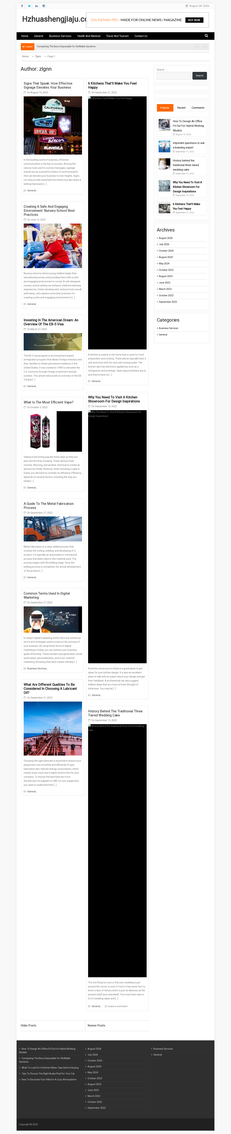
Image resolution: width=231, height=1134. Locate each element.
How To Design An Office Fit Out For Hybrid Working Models (188, 126)
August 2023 (166, 276)
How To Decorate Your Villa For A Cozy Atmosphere (49, 1079)
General (38, 36)
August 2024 (166, 257)
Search (160, 69)
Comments (198, 107)
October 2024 (166, 250)
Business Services (60, 36)
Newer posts (96, 1025)
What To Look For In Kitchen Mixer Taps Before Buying (50, 1067)
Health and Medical (88, 36)
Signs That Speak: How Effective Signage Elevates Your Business (48, 85)
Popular (164, 107)
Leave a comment (117, 1006)
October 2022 (166, 295)
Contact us (141, 36)
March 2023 (165, 289)
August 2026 (166, 238)
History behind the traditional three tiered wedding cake (115, 713)
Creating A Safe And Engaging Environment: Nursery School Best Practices (49, 210)
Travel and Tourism (117, 36)
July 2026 (164, 244)
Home (24, 36)
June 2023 (164, 282)
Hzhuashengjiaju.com (59, 19)
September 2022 (168, 301)
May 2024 (164, 263)
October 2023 (166, 270)
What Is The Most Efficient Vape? (49, 402)
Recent (181, 107)
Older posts (28, 1025)
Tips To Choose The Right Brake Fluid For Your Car (48, 1073)
